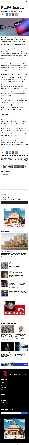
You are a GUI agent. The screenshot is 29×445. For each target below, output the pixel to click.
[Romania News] (2, 11)
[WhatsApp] (16, 14)
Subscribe (24, 413)
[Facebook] (7, 14)
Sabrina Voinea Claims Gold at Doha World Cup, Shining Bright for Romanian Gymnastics (17, 293)
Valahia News (10, 62)
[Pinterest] (13, 14)
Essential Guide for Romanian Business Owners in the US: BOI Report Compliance (20, 353)
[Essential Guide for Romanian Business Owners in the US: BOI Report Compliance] (21, 346)
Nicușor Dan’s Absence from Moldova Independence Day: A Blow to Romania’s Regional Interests (17, 284)
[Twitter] (10, 14)
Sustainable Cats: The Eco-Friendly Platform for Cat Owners (21, 336)
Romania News (7, 11)
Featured (11, 262)
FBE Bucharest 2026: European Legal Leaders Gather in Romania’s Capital (13, 254)
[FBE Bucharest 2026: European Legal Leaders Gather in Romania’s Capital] (14, 241)
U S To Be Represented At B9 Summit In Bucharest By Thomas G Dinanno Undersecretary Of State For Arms (18, 274)
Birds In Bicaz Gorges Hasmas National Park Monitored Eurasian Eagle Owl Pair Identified (18, 265)
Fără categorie (4, 251)
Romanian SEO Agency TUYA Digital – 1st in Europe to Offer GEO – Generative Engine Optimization (6, 354)
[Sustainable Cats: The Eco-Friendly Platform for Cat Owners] (21, 329)
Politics (10, 271)
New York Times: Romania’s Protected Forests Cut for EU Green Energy (21, 159)
